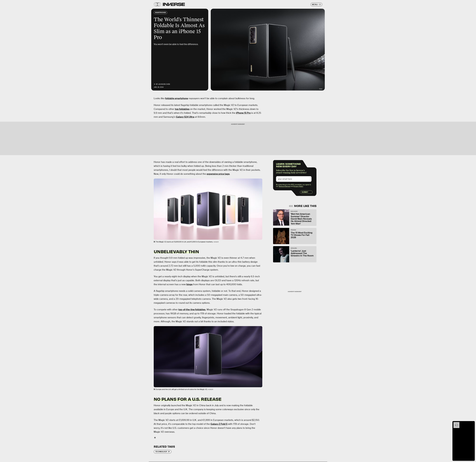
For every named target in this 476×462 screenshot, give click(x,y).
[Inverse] (173, 4)
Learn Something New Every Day (288, 165)
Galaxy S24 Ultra (185, 116)
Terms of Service (284, 186)
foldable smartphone (176, 98)
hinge (189, 284)
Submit (305, 192)
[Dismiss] (472, 423)
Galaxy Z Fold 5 (218, 424)
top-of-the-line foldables (191, 309)
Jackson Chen (164, 84)
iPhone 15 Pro (243, 112)
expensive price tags (218, 173)
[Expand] (455, 423)
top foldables (182, 109)
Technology (161, 451)
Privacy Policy (298, 186)
